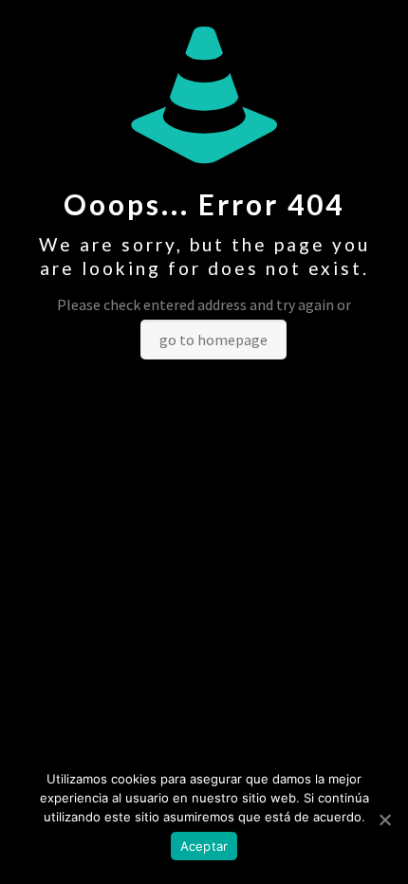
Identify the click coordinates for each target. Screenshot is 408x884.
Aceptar (204, 846)
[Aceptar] (384, 819)
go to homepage (213, 339)
